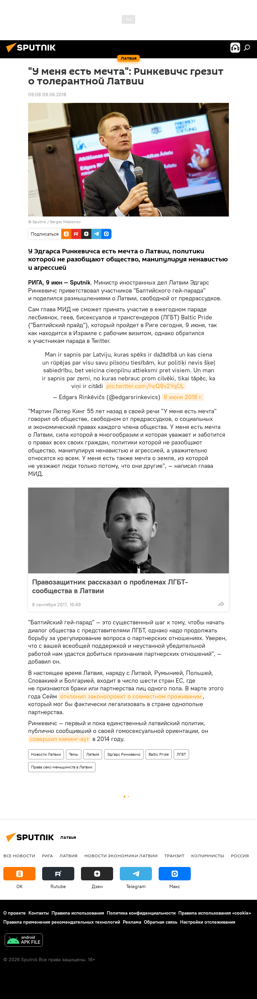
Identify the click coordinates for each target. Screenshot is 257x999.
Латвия (92, 754)
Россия (240, 856)
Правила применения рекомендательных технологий (61, 922)
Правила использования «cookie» (214, 913)
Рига (47, 856)
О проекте (14, 913)
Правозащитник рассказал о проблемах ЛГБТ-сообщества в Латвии (110, 586)
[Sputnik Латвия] (32, 53)
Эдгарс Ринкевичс (124, 754)
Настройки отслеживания (207, 922)
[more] (221, 604)
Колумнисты (207, 856)
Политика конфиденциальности (141, 913)
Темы (73, 754)
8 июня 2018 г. (183, 397)
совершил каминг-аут (59, 739)
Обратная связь (160, 922)
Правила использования (78, 913)
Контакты (38, 913)
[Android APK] (24, 940)
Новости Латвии (46, 754)
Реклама (132, 922)
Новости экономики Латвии (121, 856)
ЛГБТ (181, 754)
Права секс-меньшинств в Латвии (61, 766)
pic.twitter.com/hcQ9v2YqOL (145, 386)
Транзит (174, 856)
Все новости (19, 856)
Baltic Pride (159, 754)
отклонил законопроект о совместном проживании (130, 696)
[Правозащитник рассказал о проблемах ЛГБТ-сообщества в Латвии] (128, 530)
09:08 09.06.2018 (47, 94)
